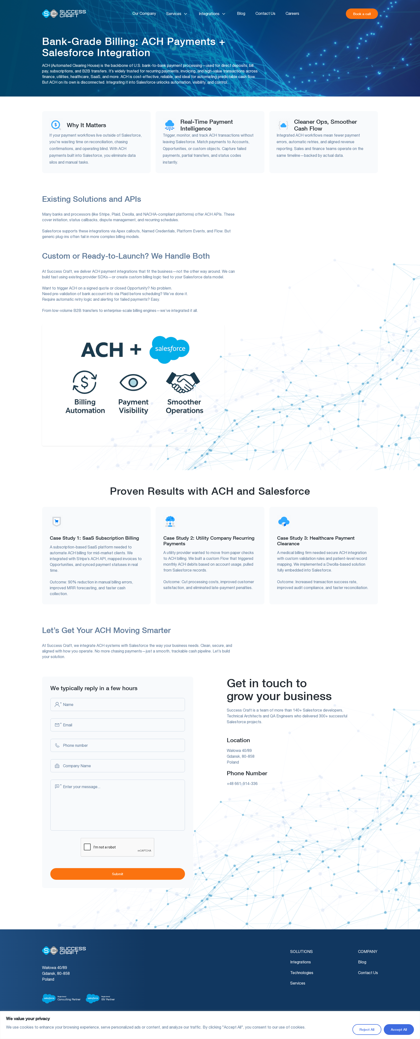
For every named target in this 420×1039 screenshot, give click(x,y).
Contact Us (265, 13)
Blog (241, 13)
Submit (117, 874)
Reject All (366, 1029)
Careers (292, 13)
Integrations (209, 13)
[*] (57, 704)
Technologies (301, 972)
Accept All (399, 1029)
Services (173, 13)
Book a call (362, 14)
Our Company (144, 13)
